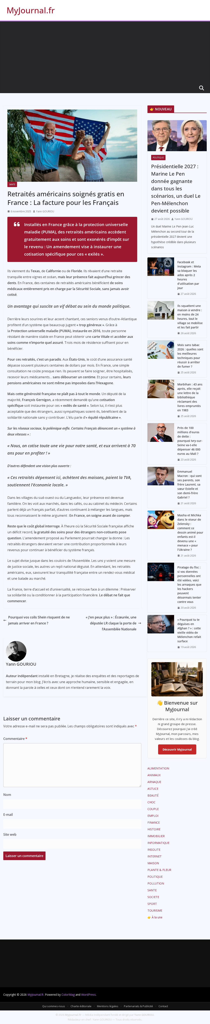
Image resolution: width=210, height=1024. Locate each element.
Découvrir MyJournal (177, 749)
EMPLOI (152, 816)
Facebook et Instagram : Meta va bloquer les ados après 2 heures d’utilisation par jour (189, 275)
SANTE (12, 184)
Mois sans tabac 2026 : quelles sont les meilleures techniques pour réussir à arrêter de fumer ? (190, 355)
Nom (7, 794)
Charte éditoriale (81, 1006)
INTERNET (154, 856)
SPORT (152, 904)
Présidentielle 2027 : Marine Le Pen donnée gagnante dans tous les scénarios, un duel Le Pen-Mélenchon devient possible (176, 188)
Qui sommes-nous (53, 1006)
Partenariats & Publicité (138, 1006)
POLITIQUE (158, 157)
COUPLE (153, 809)
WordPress (88, 995)
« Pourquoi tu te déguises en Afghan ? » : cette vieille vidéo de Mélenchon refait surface (189, 630)
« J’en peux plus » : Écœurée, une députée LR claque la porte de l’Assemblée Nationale (111, 623)
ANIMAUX (154, 775)
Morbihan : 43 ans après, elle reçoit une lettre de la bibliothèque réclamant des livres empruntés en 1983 (189, 397)
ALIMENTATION (158, 768)
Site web (9, 834)
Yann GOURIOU (45, 211)
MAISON (153, 863)
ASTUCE (152, 789)
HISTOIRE (153, 829)
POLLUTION (155, 883)
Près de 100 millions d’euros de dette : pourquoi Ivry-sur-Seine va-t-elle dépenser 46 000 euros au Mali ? (189, 441)
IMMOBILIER (156, 836)
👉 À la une (154, 917)
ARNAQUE (154, 782)
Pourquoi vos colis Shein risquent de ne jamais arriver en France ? (39, 620)
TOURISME (154, 910)
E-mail (8, 814)
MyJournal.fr (31, 10)
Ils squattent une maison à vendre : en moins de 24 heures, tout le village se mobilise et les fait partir (190, 316)
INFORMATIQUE (158, 843)
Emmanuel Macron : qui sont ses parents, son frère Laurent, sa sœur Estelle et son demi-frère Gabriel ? (189, 484)
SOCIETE (153, 897)
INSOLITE (153, 849)
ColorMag (68, 995)
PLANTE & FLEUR (159, 870)
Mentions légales (107, 1006)
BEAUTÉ (153, 795)
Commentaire (15, 738)
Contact (163, 1006)
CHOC (151, 802)
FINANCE (153, 822)
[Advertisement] (105, 52)
